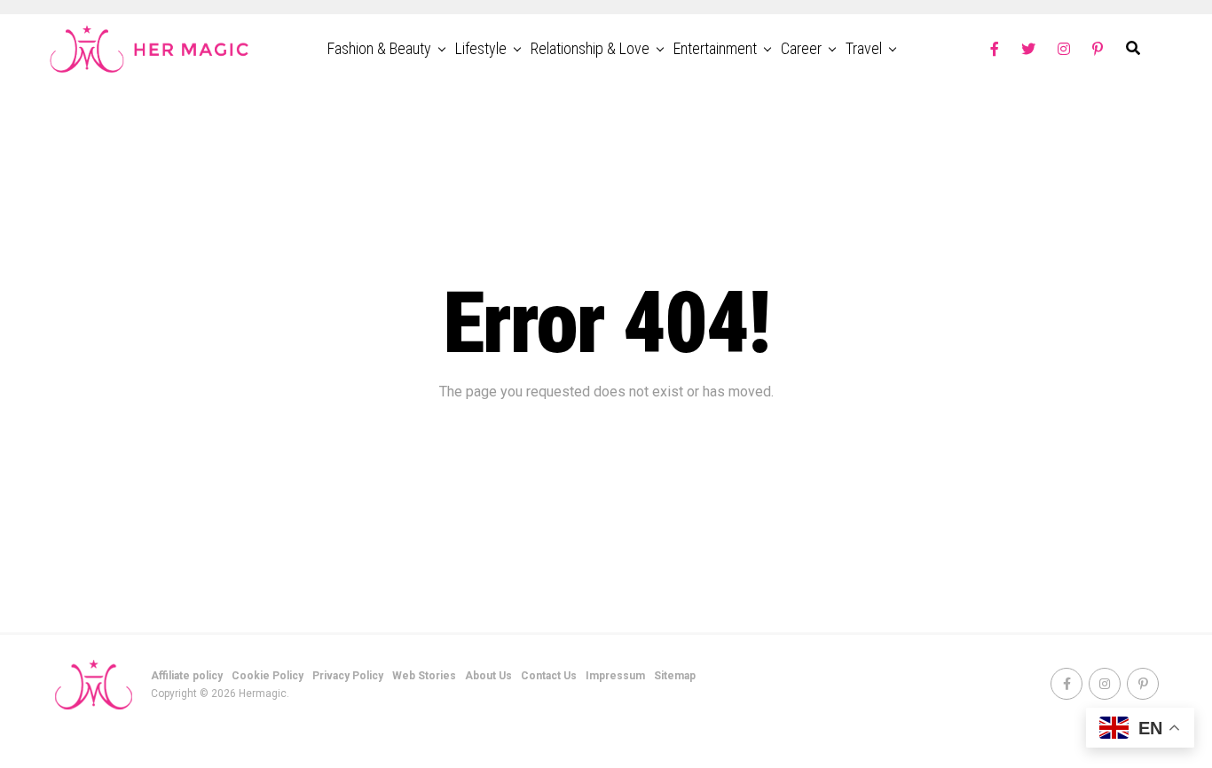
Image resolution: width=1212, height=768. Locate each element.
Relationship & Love (590, 48)
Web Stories (424, 676)
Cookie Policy (267, 676)
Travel (864, 48)
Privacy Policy (347, 676)
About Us (488, 676)
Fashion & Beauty (379, 48)
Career (801, 48)
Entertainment (715, 48)
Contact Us (549, 676)
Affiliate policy (187, 676)
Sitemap (675, 676)
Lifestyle (481, 48)
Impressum (615, 676)
